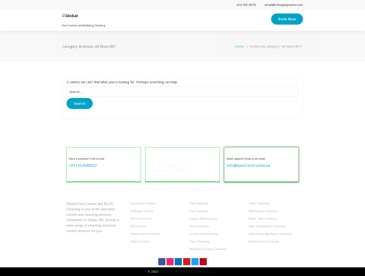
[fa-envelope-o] (114, 5)
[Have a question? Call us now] (72, 153)
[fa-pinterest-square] (127, 5)
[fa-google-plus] (82, 5)
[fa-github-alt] (102, 5)
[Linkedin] (178, 261)
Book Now (287, 19)
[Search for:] (182, 91)
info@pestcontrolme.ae (248, 165)
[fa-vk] (121, 5)
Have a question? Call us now (87, 158)
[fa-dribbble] (95, 5)
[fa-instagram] (89, 5)
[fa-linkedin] (69, 5)
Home (239, 46)
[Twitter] (195, 261)
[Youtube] (186, 261)
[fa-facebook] (63, 5)
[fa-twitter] (76, 5)
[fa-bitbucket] (108, 5)
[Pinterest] (203, 261)
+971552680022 (83, 165)
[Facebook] (161, 261)
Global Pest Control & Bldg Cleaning (188, 271)
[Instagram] (170, 261)
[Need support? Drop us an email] (230, 153)
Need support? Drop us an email (246, 158)
